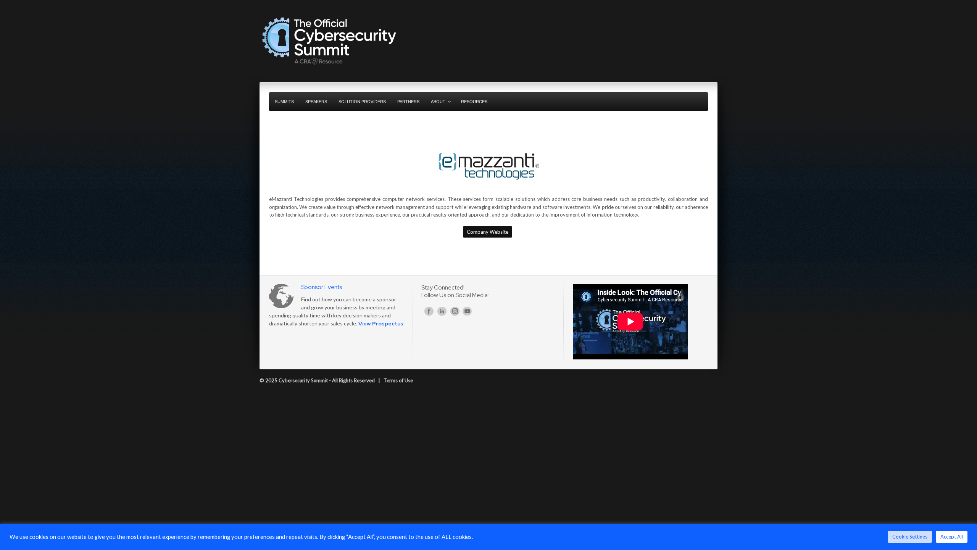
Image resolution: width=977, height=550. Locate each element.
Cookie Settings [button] (909, 537)
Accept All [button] (951, 537)
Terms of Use (398, 380)
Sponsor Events (321, 287)
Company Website (487, 232)
